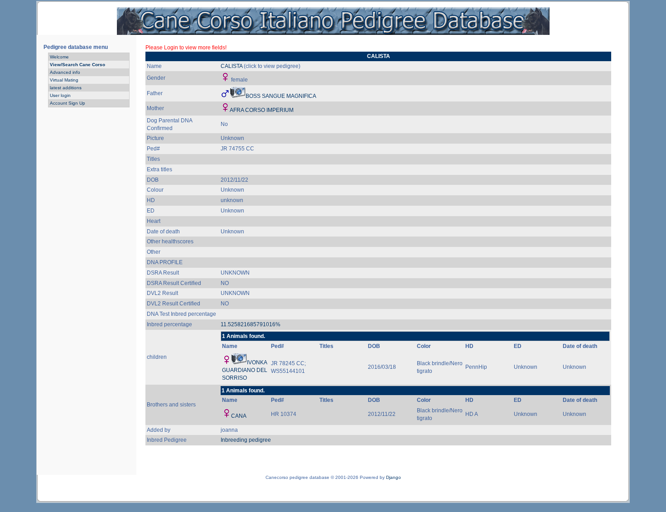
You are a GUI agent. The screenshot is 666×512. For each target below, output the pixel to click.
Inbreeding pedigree (246, 440)
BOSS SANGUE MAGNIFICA (281, 96)
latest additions (66, 87)
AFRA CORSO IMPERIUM (262, 110)
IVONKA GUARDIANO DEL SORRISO (244, 370)
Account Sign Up (67, 103)
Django (393, 477)
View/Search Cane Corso (77, 64)
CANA (238, 416)
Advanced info (65, 72)
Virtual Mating (64, 79)
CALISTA (231, 66)
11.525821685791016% (250, 324)
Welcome (59, 56)
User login (60, 95)
